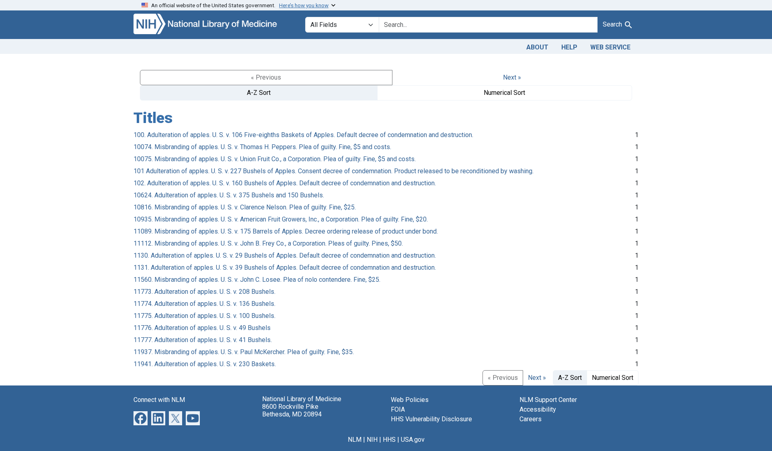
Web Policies (410, 400)
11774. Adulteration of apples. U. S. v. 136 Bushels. (204, 304)
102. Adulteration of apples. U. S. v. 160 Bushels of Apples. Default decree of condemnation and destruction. (284, 183)
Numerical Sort (504, 92)
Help (569, 47)
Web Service (610, 47)
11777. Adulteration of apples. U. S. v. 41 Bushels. (202, 340)
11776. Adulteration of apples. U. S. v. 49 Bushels (202, 328)
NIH (372, 439)
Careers (530, 419)
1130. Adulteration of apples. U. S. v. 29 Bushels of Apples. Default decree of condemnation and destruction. (284, 255)
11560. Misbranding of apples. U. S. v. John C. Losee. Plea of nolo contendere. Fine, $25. (256, 279)
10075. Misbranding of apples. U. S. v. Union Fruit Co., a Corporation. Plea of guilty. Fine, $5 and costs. (274, 159)
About (537, 47)
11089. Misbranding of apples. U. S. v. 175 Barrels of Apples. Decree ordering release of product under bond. (285, 231)
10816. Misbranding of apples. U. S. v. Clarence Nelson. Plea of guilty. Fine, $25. (244, 207)
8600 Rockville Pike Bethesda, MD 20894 (292, 410)
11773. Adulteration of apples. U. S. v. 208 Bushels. (204, 291)
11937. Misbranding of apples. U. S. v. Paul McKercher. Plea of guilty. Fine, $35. (243, 352)
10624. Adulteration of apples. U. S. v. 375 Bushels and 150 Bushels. (228, 195)
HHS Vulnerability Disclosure (431, 419)
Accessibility (537, 409)
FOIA (398, 409)
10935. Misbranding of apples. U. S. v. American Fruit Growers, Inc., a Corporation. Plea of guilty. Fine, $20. (280, 219)
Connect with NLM (159, 400)
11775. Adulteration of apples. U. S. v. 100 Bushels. (204, 316)
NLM (354, 439)
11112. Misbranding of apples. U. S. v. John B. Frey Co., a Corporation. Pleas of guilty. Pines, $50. (268, 243)
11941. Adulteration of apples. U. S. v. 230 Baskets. (204, 364)
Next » (512, 77)
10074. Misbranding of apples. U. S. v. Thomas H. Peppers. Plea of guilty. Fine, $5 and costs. (262, 147)
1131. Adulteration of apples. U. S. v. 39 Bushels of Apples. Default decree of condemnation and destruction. (284, 267)
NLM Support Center (548, 400)
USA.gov (413, 439)
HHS (389, 439)
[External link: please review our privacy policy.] (140, 417)
